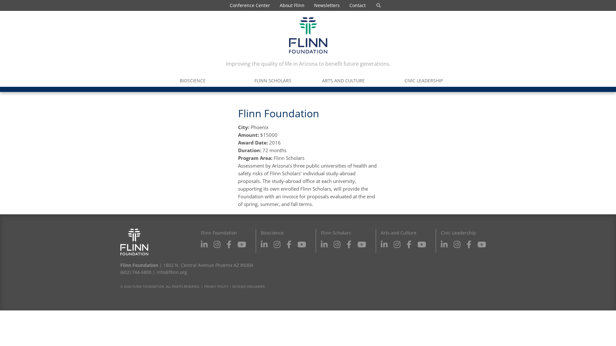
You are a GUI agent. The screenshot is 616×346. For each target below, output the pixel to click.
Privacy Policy (216, 286)
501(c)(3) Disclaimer (248, 286)
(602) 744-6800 (135, 272)
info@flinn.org (172, 272)
